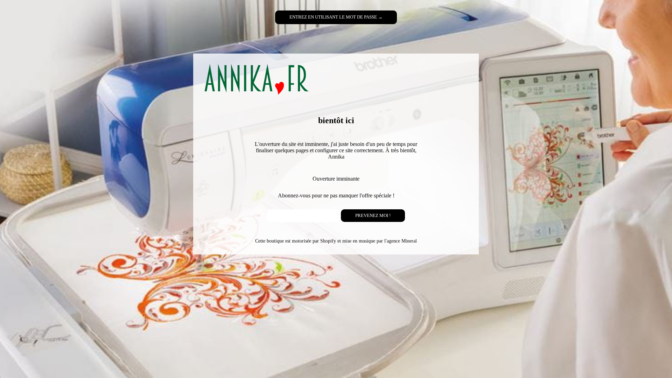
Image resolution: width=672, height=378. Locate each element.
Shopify (328, 241)
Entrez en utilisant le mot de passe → (336, 17)
